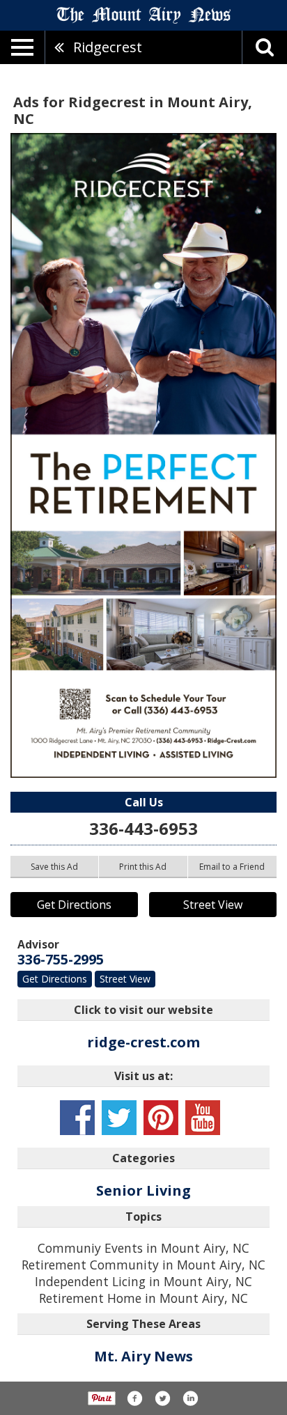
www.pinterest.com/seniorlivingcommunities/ (161, 1117)
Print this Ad (142, 867)
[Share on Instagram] (190, 1398)
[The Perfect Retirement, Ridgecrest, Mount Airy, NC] (143, 455)
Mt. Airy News (143, 1356)
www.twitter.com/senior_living (119, 1117)
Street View (212, 904)
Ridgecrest (107, 47)
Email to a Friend (232, 867)
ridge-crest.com (143, 1042)
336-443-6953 (143, 828)
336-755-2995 (60, 959)
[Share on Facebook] (134, 1398)
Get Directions (74, 904)
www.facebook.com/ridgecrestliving (77, 1117)
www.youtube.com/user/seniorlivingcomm (202, 1117)
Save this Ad (54, 867)
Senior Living (143, 1190)
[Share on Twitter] (162, 1398)
